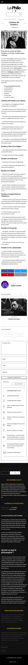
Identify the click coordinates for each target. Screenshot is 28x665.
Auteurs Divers (8, 19)
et (13, 71)
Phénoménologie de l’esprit (15, 636)
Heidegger (20, 620)
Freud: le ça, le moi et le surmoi (14, 412)
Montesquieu (4, 618)
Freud (11, 620)
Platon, (8, 614)
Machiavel (3, 616)
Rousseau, (18, 616)
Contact (3, 650)
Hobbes (14, 616)
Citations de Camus (14, 319)
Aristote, (12, 614)
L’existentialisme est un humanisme (17, 634)
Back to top (13, 661)
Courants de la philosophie (13, 452)
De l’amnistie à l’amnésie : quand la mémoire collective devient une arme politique (15, 445)
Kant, (10, 618)
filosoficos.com (5, 509)
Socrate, (3, 614)
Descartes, (21, 614)
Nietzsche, (4, 620)
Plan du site (4, 647)
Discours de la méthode (20, 632)
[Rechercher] (15, 473)
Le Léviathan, (14, 638)
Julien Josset (15, 27)
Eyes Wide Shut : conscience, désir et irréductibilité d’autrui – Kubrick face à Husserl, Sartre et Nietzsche (16, 437)
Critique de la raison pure (7, 632)
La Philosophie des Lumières (14, 400)
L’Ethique (3, 638)
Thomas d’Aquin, (5, 622)
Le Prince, (8, 638)
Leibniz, (12, 622)
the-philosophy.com (6, 507)
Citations (14, 19)
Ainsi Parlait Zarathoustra (11, 640)
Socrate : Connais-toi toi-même (15, 430)
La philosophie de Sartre (13, 395)
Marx (8, 620)
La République (4, 634)
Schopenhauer (15, 618)
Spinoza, (9, 616)
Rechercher (6, 381)
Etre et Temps (4, 636)
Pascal (15, 622)
